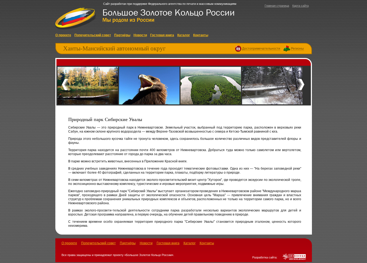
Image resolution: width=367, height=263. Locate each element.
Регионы (297, 48)
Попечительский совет (92, 35)
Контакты (200, 35)
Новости (140, 35)
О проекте (63, 35)
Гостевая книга (162, 35)
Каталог (183, 35)
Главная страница (277, 5)
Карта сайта (300, 5)
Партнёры (122, 35)
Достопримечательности (261, 48)
